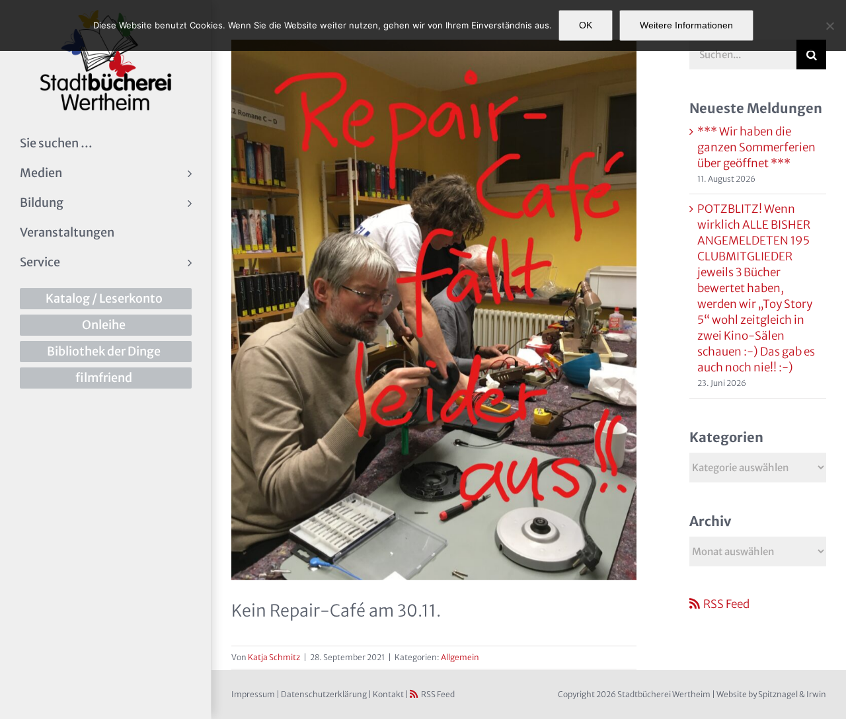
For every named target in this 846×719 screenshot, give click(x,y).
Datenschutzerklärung (324, 694)
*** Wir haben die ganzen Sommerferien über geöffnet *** (756, 147)
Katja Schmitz (274, 657)
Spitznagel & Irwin (792, 694)
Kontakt (388, 694)
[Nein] (829, 25)
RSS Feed (726, 604)
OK (585, 25)
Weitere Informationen (686, 25)
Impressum (253, 694)
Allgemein (460, 657)
